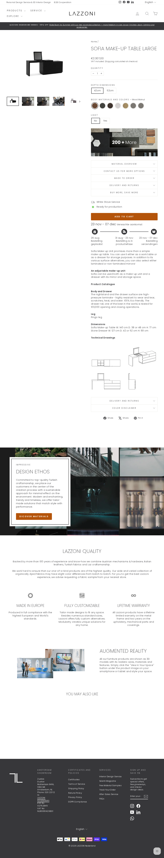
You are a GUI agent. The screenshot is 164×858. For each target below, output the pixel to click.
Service (36, 10)
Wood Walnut (95, 106)
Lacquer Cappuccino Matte (133, 106)
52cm (110, 90)
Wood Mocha (110, 106)
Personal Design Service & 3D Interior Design (28, 2)
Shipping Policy (76, 788)
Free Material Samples (110, 785)
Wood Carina (125, 106)
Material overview (124, 164)
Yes (105, 120)
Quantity (97, 68)
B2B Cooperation (62, 2)
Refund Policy (75, 793)
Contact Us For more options (124, 171)
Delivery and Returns (124, 185)
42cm (97, 90)
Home (94, 41)
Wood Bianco (118, 106)
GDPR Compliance (77, 801)
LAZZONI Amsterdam (43, 799)
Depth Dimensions (103, 85)
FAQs (101, 798)
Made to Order (124, 178)
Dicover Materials (34, 516)
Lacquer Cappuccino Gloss (141, 106)
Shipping (109, 61)
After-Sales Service (108, 794)
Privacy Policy (75, 797)
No (95, 120)
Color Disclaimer (124, 408)
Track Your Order (107, 789)
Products (15, 10)
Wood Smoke (102, 106)
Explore (13, 16)
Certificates (74, 779)
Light (94, 115)
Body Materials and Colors (118, 99)
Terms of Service (76, 784)
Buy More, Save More (124, 192)
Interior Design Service (110, 776)
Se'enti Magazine (107, 781)
